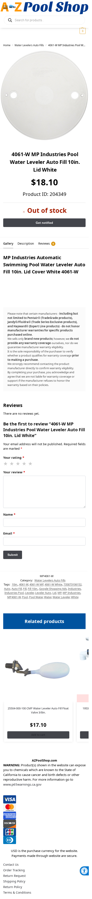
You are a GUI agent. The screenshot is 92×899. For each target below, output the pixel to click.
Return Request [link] (14, 876)
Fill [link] (25, 589)
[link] (84, 870)
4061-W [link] (23, 584)
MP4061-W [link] (14, 597)
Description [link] (26, 243)
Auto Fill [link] (17, 589)
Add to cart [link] (38, 735)
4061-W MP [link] (36, 584)
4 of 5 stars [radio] (24, 463)
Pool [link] (25, 597)
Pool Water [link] (36, 597)
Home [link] (6, 45)
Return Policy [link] (12, 887)
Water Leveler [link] (61, 597)
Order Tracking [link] (14, 870)
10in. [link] (15, 584)
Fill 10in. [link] (33, 589)
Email (9, 533)
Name (9, 514)
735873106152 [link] (73, 584)
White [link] (75, 597)
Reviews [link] (46, 243)
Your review (14, 472)
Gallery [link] (8, 243)
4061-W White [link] (53, 584)
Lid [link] (54, 593)
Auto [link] (7, 589)
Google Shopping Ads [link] (53, 589)
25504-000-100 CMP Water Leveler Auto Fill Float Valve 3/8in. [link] (38, 710)
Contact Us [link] (11, 864)
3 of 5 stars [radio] (18, 463)
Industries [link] (74, 589)
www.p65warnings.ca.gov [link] (22, 784)
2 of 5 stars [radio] (12, 463)
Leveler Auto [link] (43, 593)
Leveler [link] (29, 593)
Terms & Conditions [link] (17, 892)
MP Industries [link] (71, 593)
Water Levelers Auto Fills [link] (29, 45)
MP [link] (59, 593)
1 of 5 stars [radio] (5, 463)
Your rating (13, 457)
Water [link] (47, 597)
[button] (82, 31)
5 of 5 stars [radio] (30, 463)
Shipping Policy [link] (14, 881)
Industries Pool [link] (14, 593)
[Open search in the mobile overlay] (44, 20)
